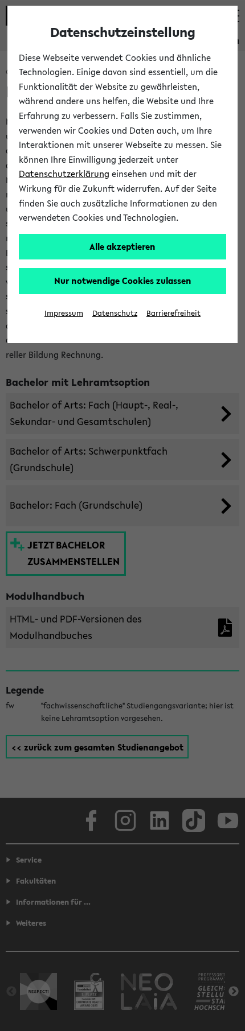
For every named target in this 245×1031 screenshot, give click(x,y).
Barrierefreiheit (173, 313)
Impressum (63, 313)
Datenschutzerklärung (64, 173)
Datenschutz (114, 313)
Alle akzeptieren (122, 246)
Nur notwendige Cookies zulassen (122, 280)
